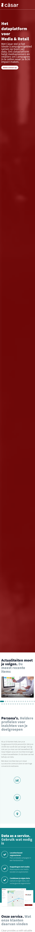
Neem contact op (10, 67)
